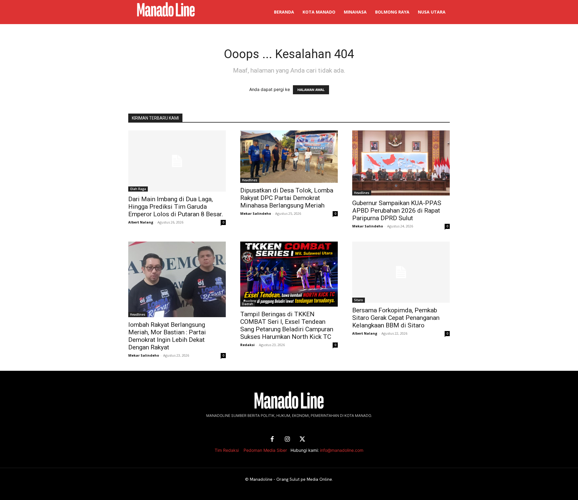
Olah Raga (138, 189)
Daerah (247, 304)
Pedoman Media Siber (265, 450)
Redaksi (247, 344)
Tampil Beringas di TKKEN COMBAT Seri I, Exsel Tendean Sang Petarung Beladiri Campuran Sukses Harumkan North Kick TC (286, 325)
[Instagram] (287, 439)
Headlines (249, 180)
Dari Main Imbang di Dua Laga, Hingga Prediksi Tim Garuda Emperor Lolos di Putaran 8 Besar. (175, 206)
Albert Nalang (140, 222)
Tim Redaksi (227, 450)
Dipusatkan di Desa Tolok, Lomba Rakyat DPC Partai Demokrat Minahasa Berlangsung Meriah (286, 198)
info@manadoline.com (341, 450)
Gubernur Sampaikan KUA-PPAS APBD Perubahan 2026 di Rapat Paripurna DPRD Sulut (396, 210)
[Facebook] (272, 439)
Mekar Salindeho (255, 213)
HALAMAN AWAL (311, 90)
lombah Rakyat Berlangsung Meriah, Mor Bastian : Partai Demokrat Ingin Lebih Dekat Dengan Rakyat (167, 336)
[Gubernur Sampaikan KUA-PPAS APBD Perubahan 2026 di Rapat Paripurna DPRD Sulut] (401, 162)
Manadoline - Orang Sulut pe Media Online (291, 479)
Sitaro (358, 300)
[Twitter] (302, 439)
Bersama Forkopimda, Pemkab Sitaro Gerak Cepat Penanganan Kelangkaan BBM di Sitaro (396, 318)
